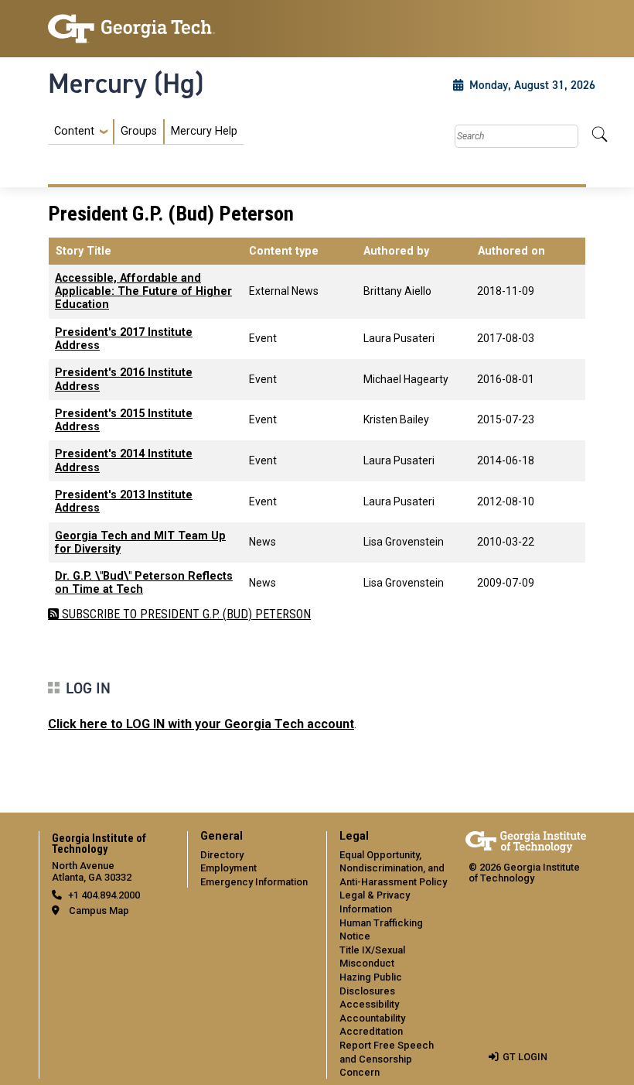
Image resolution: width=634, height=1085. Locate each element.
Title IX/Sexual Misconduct (372, 957)
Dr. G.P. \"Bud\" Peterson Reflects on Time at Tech (144, 583)
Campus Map (99, 910)
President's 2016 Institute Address (124, 379)
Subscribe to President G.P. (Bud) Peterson (185, 614)
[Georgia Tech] (131, 28)
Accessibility (369, 1004)
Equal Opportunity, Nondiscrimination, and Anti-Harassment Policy (393, 868)
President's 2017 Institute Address (124, 339)
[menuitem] (146, 132)
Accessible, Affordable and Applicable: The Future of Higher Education (143, 292)
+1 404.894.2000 (104, 895)
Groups (139, 131)
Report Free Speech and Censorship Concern (386, 1058)
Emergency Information (254, 882)
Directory (222, 855)
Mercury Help (204, 131)
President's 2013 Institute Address (124, 501)
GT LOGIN (525, 1057)
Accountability (372, 1018)
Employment (228, 868)
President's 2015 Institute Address (124, 420)
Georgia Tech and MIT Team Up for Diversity (140, 542)
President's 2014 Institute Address (124, 460)
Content (74, 131)
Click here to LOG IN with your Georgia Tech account (201, 724)
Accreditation (371, 1031)
